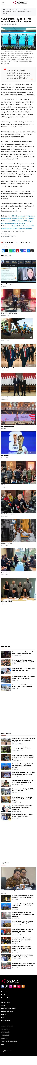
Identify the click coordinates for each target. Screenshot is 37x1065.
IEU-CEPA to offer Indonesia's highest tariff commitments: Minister (16, 890)
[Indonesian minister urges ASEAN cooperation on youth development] (18, 271)
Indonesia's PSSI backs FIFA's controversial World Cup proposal (16, 513)
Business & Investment (17, 10)
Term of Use (5, 1029)
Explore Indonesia (7, 1011)
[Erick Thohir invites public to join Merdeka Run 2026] (18, 472)
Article (3, 1014)
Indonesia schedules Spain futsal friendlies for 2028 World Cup (17, 542)
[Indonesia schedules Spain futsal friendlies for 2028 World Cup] (18, 530)
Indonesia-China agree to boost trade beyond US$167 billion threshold (22, 931)
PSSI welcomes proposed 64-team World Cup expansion (17, 454)
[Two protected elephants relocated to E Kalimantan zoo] (6, 749)
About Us (4, 1038)
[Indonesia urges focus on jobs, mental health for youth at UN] (18, 560)
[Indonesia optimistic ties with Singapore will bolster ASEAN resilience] (6, 808)
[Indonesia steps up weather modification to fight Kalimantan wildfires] (6, 915)
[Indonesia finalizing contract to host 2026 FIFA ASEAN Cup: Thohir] (18, 355)
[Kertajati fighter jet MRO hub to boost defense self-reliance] (6, 783)
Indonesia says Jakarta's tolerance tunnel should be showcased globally (23, 740)
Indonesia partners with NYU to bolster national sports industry (18, 600)
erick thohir (8, 242)
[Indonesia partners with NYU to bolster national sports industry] (18, 589)
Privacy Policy (5, 1032)
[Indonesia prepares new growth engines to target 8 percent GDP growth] (6, 758)
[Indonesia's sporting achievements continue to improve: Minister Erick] (18, 300)
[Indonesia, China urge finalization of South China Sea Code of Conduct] (6, 766)
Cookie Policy (5, 1035)
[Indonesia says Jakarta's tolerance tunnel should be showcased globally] (6, 741)
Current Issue (5, 1002)
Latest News (5, 646)
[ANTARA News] (20, 2)
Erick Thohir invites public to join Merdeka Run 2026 (17, 483)
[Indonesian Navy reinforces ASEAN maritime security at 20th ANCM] (6, 775)
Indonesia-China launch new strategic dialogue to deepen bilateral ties (22, 939)
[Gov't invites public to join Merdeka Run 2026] (17, 329)
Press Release (5, 1020)
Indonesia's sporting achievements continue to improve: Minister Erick (17, 312)
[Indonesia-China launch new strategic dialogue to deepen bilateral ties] (6, 940)
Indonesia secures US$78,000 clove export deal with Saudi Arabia (22, 799)
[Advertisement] (18, 625)
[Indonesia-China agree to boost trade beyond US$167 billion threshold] (6, 932)
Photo (3, 1017)
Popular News (6, 733)
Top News (5, 863)
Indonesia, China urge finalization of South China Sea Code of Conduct (23, 765)
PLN (16, 242)
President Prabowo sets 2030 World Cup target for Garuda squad (18, 425)
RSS (2, 1044)
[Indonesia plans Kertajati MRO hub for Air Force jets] (6, 791)
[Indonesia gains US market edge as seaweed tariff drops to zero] (6, 923)
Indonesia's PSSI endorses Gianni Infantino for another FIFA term (17, 396)
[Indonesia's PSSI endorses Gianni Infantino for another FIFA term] (18, 384)
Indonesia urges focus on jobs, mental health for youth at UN (18, 571)
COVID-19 (5, 246)
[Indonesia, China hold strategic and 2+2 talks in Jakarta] (6, 817)
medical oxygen (25, 242)
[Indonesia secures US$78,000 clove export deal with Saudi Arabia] (6, 800)
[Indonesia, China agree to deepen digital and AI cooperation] (6, 679)
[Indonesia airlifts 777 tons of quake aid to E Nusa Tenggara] (6, 687)
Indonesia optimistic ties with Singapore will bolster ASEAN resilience (22, 807)
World (3, 1005)
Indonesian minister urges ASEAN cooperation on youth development (18, 283)
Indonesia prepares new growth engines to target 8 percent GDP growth (23, 757)
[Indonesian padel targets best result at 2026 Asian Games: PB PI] (6, 662)
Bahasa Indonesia (7, 1026)
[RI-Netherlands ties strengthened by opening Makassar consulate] (6, 966)
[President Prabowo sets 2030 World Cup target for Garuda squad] (18, 413)
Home (6, 10)
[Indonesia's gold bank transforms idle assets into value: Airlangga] (6, 898)
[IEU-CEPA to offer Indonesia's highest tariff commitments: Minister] (18, 878)
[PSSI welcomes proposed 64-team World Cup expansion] (18, 443)
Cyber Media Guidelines (9, 1041)
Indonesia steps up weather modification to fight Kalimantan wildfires (23, 914)
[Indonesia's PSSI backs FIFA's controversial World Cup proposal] (18, 501)
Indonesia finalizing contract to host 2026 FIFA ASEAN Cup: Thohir (17, 366)
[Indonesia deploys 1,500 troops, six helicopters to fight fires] (6, 671)
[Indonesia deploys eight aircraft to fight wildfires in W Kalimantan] (6, 654)
